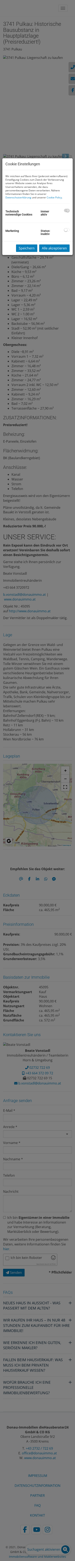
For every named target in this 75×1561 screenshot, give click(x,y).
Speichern (27, 248)
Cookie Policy (54, 197)
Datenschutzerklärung (18, 197)
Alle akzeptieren (54, 248)
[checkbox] (67, 210)
